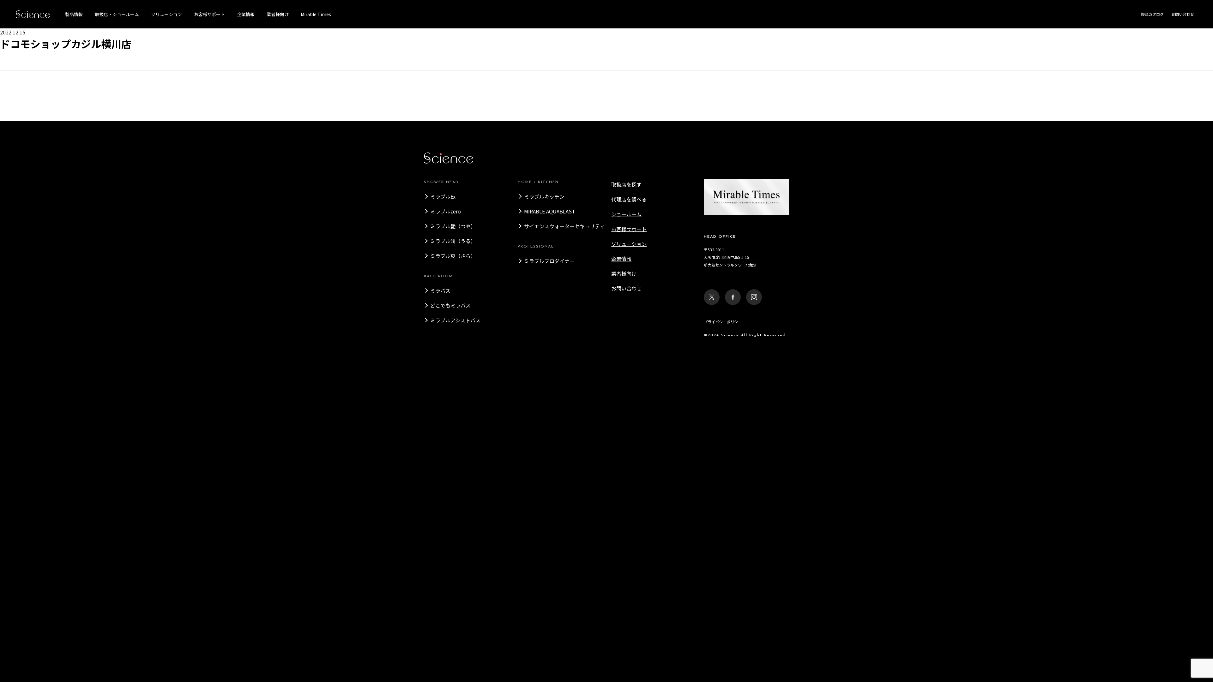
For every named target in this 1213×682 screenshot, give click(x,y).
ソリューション (166, 14)
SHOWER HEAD (441, 182)
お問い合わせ (1182, 14)
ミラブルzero (445, 211)
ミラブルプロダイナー (549, 261)
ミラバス (440, 290)
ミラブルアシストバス (455, 320)
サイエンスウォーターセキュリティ (564, 226)
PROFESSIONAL (536, 246)
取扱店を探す (626, 184)
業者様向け (624, 273)
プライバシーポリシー (723, 321)
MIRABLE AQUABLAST (549, 211)
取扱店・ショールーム (117, 14)
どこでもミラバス (450, 305)
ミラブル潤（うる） (453, 241)
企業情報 (246, 14)
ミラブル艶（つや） (453, 226)
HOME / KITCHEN (538, 182)
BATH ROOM (438, 276)
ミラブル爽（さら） (453, 256)
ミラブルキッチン (544, 196)
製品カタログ (1152, 14)
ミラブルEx (443, 196)
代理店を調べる (629, 199)
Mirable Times (316, 14)
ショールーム (626, 214)
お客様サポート (209, 14)
